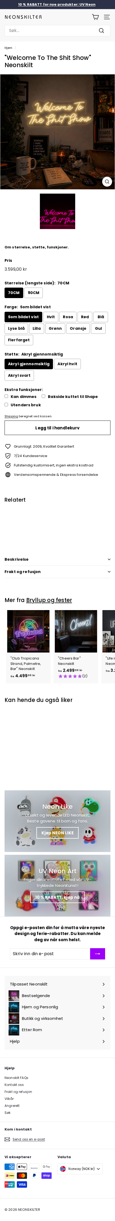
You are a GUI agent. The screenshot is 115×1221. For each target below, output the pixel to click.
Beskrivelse (17, 559)
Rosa (68, 317)
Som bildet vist (23, 317)
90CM (34, 292)
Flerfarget (19, 340)
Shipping (11, 416)
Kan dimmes (23, 396)
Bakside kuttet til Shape (73, 396)
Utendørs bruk (26, 405)
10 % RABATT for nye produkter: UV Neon (56, 4)
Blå (101, 317)
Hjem (9, 48)
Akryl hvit (67, 364)
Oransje (78, 328)
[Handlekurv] (95, 17)
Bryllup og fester (49, 600)
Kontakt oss (14, 1084)
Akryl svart (19, 375)
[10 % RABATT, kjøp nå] (57, 885)
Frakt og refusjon (23, 571)
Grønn (55, 328)
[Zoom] (107, 182)
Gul (98, 328)
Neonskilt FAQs (16, 1077)
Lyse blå (16, 328)
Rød (85, 317)
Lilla (37, 328)
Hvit (51, 317)
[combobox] (57, 30)
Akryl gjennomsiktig (28, 364)
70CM (14, 292)
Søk (7, 1112)
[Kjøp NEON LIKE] (57, 821)
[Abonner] (97, 953)
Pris (8, 260)
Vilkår (9, 1098)
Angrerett (12, 1105)
